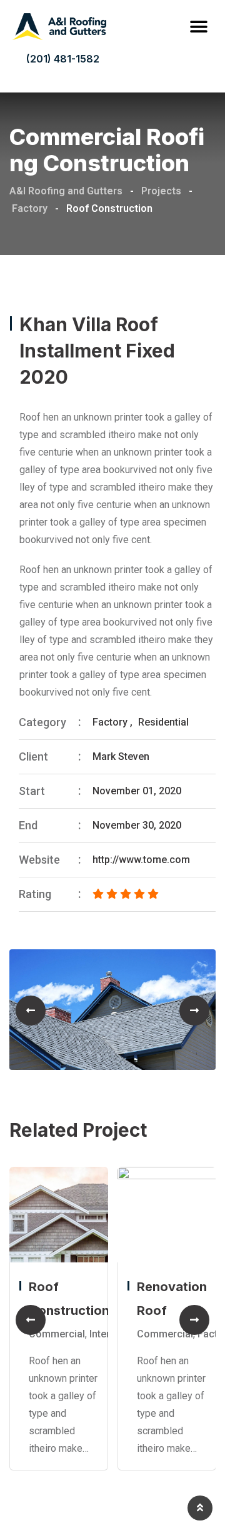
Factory (110, 722)
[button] (198, 26)
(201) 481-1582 (62, 58)
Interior (105, 1333)
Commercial (57, 1333)
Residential (163, 722)
